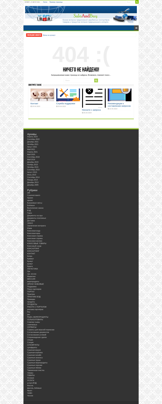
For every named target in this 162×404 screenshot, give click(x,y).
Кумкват (30, 259)
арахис (30, 200)
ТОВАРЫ (31, 375)
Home (45, 2)
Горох (29, 213)
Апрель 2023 (32, 137)
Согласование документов (38, 332)
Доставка (31, 221)
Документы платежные (36, 218)
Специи (30, 342)
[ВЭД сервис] (81, 14)
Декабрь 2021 (32, 142)
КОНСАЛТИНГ (33, 248)
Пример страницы (56, 2)
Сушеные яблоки (34, 368)
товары (30, 373)
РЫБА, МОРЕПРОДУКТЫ (37, 317)
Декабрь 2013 (32, 182)
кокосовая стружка (35, 238)
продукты (31, 302)
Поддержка (31, 287)
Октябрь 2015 (32, 167)
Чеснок (30, 396)
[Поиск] (137, 2)
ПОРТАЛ (30, 292)
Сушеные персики (34, 365)
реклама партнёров (35, 309)
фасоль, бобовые (34, 388)
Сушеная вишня (34, 350)
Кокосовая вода (33, 231)
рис (28, 314)
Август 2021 (32, 147)
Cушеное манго (33, 195)
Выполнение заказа (35, 208)
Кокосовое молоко (34, 241)
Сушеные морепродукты (37, 363)
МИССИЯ (31, 279)
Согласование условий (36, 335)
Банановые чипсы (34, 203)
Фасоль (30, 385)
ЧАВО (29, 393)
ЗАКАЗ (30, 223)
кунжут (30, 264)
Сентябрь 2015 (33, 170)
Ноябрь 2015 (32, 165)
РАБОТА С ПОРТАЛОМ (36, 307)
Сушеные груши (34, 360)
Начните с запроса (91, 110)
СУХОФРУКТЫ (33, 345)
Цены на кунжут (49, 35)
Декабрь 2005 (32, 185)
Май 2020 (31, 154)
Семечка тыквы (33, 322)
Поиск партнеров (34, 289)
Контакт (34, 103)
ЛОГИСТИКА (32, 269)
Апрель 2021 (32, 152)
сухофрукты (32, 347)
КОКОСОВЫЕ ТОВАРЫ (36, 243)
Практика (31, 294)
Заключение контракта (36, 226)
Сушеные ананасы (35, 358)
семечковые (32, 325)
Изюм (29, 228)
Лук (28, 271)
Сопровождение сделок (37, 337)
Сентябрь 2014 (33, 177)
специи (30, 340)
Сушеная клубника (35, 352)
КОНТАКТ (31, 254)
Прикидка (31, 299)
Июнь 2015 (31, 175)
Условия (30, 378)
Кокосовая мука (33, 233)
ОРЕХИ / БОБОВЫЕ (35, 284)
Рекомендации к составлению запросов (119, 104)
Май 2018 (31, 159)
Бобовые (31, 205)
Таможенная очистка (35, 370)
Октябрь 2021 (32, 144)
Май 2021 (31, 149)
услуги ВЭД (32, 383)
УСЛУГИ (30, 380)
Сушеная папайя (34, 355)
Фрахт (29, 391)
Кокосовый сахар (34, 246)
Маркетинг (31, 276)
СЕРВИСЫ (31, 327)
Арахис (30, 198)
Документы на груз (35, 216)
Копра (29, 256)
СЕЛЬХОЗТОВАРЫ (35, 320)
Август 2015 (32, 172)
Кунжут (30, 261)
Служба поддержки (65, 103)
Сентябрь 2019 (33, 157)
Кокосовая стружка (35, 236)
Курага (30, 266)
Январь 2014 (32, 180)
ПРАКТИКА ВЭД (34, 297)
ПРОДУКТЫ (32, 304)
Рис (28, 312)
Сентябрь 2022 (33, 139)
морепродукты (33, 281)
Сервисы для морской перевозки (40, 330)
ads (28, 193)
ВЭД (29, 210)
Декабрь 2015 (32, 162)
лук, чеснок (31, 274)
